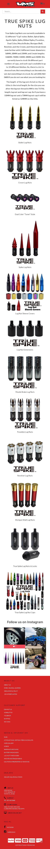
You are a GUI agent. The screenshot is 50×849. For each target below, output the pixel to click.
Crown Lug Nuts (25, 182)
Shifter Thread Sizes (11, 752)
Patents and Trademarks (13, 758)
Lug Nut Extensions (25, 350)
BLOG (5, 737)
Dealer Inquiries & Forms (13, 777)
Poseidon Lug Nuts (25, 432)
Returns (7, 722)
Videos (6, 746)
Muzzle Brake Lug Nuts (25, 392)
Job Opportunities (10, 694)
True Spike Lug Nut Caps (25, 612)
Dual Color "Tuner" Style (25, 214)
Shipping (7, 718)
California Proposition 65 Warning (16, 762)
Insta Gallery (9, 743)
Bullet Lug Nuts (25, 142)
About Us (7, 685)
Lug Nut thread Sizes (11, 755)
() (44, 4)
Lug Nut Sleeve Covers (25, 313)
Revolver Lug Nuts (25, 475)
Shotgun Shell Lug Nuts (25, 520)
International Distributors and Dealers (18, 740)
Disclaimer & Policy (11, 691)
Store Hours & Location (12, 688)
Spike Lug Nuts (25, 267)
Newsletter (8, 712)
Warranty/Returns (11, 749)
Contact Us (8, 709)
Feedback (7, 715)
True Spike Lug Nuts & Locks (25, 566)
